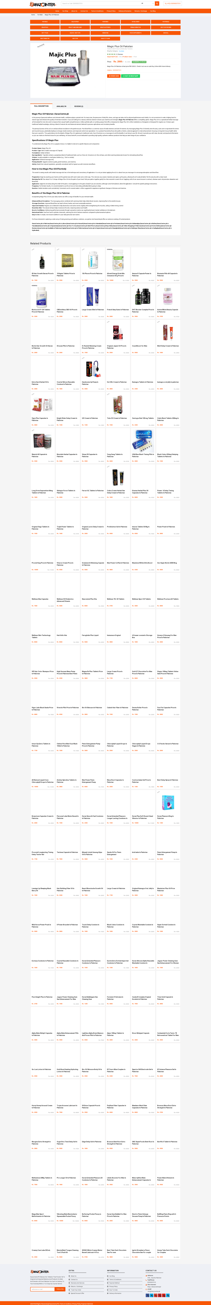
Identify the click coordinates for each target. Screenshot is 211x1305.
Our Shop (65, 11)
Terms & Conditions (97, 11)
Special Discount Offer (77, 1293)
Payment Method (114, 1283)
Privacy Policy (111, 11)
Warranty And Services (77, 1283)
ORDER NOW (114, 76)
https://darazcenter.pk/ (154, 1287)
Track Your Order (76, 1290)
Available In (61, 106)
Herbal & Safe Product (113, 49)
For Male (121, 51)
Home (57, 11)
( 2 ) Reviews (119, 54)
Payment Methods (87, 1304)
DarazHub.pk (98, 219)
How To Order (113, 1290)
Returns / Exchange (141, 11)
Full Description (41, 106)
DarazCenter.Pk (71, 135)
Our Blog (153, 11)
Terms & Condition (66, 1304)
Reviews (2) (78, 106)
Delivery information (125, 11)
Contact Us (84, 11)
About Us (74, 11)
